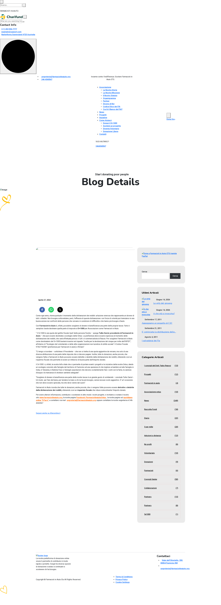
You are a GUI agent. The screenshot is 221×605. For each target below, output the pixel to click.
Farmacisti (161, 470)
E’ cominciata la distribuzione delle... (159, 332)
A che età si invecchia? (164, 313)
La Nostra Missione (111, 93)
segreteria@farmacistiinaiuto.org (55, 77)
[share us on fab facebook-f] (36, 574)
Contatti (102, 134)
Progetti (102, 115)
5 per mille (161, 427)
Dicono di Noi (108, 104)
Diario (161, 418)
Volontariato (161, 453)
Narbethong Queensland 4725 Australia (18, 34)
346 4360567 (46, 79)
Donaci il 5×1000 (110, 123)
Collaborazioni (161, 488)
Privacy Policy (122, 579)
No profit (161, 444)
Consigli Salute (161, 479)
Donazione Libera (110, 131)
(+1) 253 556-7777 (9, 29)
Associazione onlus (161, 392)
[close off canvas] (25, 17)
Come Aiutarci (105, 120)
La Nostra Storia (110, 90)
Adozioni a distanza (161, 436)
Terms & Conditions (124, 577)
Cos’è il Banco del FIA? (112, 109)
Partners (161, 497)
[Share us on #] (138, 79)
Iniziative (103, 118)
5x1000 (161, 514)
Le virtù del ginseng (162, 303)
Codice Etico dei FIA (111, 106)
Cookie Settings (123, 582)
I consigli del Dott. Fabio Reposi (161, 366)
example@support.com (11, 32)
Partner (106, 101)
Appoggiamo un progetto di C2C (157, 323)
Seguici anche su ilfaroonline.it (48, 413)
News (101, 112)
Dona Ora (170, 119)
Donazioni (161, 462)
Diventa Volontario (111, 129)
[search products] (24, 5)
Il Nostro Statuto (110, 95)
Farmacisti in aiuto (161, 383)
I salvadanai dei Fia (151, 340)
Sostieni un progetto (112, 126)
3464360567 (101, 146)
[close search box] (1, 1)
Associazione (105, 87)
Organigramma (109, 98)
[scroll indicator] (18, 56)
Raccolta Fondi (161, 409)
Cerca (144, 272)
